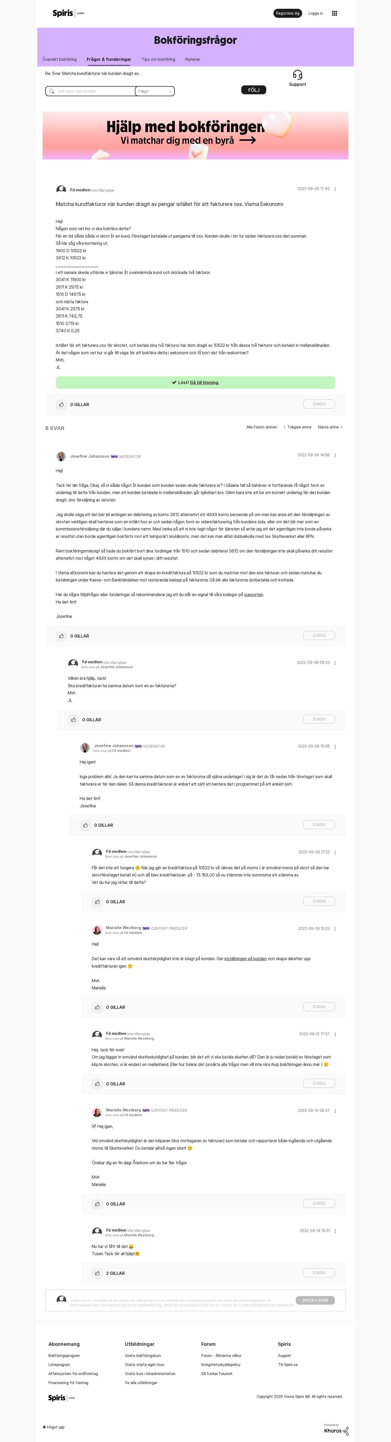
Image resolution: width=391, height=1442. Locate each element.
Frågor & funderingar (109, 59)
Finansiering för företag (68, 1382)
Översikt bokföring (59, 59)
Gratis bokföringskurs (143, 1355)
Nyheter (192, 59)
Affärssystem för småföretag (73, 1373)
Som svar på (107, 667)
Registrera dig (288, 13)
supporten (253, 594)
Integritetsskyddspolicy (220, 1364)
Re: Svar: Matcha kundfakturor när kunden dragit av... (93, 73)
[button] (335, 189)
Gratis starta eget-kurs (144, 1364)
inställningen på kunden (245, 958)
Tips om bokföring (158, 59)
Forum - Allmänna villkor (221, 1355)
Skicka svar (315, 1300)
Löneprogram (59, 1364)
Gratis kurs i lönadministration (150, 1373)
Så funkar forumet (216, 1373)
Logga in (316, 13)
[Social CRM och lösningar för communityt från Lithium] (336, 1429)
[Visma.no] (68, 13)
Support (284, 1355)
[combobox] (106, 91)
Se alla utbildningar (141, 1382)
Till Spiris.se (288, 1364)
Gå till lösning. (204, 382)
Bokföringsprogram (64, 1355)
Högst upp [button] (55, 1427)
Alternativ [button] (253, 91)
